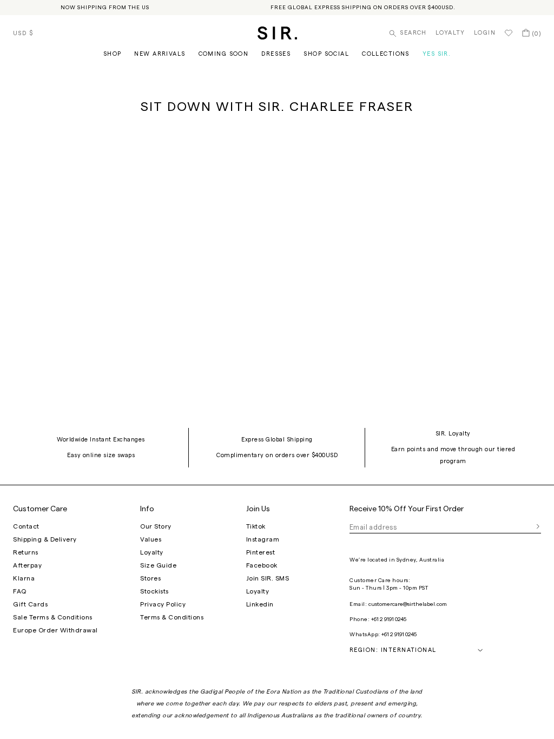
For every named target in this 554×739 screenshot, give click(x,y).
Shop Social (326, 54)
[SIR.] (277, 33)
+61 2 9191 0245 (388, 619)
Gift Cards (30, 604)
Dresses (276, 54)
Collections (386, 54)
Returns (25, 552)
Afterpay (27, 565)
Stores (150, 578)
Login (485, 33)
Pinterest (260, 552)
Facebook (262, 565)
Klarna (24, 578)
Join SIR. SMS (267, 578)
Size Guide (158, 565)
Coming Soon (224, 54)
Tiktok (256, 526)
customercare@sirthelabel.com (407, 604)
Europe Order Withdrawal (55, 630)
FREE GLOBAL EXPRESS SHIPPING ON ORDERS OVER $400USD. (363, 7)
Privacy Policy (163, 604)
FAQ (20, 591)
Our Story (156, 526)
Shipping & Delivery (45, 539)
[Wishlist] (508, 33)
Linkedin (260, 604)
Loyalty (450, 33)
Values (150, 539)
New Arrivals (159, 54)
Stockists (154, 591)
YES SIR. (437, 54)
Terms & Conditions (171, 617)
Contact (26, 526)
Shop (112, 54)
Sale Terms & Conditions (53, 617)
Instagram (263, 539)
